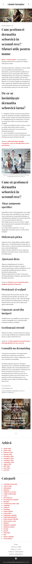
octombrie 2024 (8, 460)
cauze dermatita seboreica (10, 391)
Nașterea (6, 507)
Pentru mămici (6, 25)
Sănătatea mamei (9, 527)
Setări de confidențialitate (16, 554)
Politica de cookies (16, 549)
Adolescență (7, 486)
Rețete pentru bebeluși (11, 519)
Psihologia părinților (10, 517)
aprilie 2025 (7, 448)
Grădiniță (7, 505)
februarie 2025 (8, 452)
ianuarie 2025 (8, 454)
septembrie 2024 (9, 462)
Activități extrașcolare (10, 484)
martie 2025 (7, 450)
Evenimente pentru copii (11, 503)
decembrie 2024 (9, 456)
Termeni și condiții (16, 547)
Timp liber (7, 533)
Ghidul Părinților (16, 4)
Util (12, 25)
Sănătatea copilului (10, 525)
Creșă (5, 496)
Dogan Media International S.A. (16, 562)
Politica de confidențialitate (16, 551)
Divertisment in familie (11, 500)
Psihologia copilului (10, 515)
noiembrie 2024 (8, 458)
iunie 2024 (7, 468)
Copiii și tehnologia (10, 494)
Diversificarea (8, 498)
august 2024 (7, 464)
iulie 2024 (7, 466)
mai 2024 (6, 470)
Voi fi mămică (8, 538)
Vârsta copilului (9, 537)
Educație (6, 501)
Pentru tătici (7, 513)
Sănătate (6, 523)
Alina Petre (7, 386)
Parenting (7, 509)
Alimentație (7, 488)
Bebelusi (6, 490)
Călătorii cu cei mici (10, 492)
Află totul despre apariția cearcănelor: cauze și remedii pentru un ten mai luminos (15, 143)
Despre (16, 544)
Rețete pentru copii (10, 521)
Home (3, 59)
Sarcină (6, 529)
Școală (6, 531)
